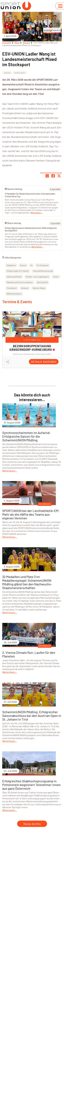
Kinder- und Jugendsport (37, 276)
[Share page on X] (59, 175)
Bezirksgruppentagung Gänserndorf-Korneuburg (30, 347)
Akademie (11, 265)
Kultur (56, 276)
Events (23, 265)
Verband (26, 42)
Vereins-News (20, 73)
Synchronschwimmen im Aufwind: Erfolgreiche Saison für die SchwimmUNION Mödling (26, 436)
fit (31, 265)
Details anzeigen (43, 361)
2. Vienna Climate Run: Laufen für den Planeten (28, 654)
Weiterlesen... (37, 247)
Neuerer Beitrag (14, 189)
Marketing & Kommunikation (20, 282)
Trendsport (12, 288)
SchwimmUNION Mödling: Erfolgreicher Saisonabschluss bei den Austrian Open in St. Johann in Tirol (31, 715)
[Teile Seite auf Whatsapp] (47, 175)
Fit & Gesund (42, 265)
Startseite (6, 42)
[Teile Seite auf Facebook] (53, 175)
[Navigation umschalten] (60, 6)
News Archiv (32, 824)
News (16, 42)
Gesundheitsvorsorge (43, 271)
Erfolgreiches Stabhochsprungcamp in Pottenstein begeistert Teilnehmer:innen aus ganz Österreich (31, 784)
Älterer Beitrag (14, 223)
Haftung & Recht (14, 276)
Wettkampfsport (14, 293)
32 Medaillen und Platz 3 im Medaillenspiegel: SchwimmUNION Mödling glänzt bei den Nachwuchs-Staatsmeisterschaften (27, 582)
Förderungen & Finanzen (18, 271)
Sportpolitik (42, 282)
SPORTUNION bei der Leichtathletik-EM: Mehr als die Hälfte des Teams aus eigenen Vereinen (30, 514)
